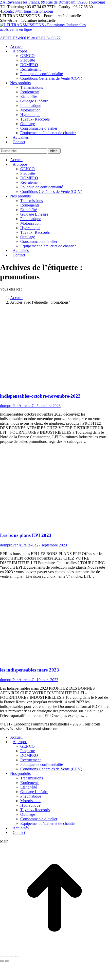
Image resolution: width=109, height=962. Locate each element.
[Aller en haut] (54, 950)
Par (24, 405)
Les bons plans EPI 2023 (25, 535)
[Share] (7, 956)
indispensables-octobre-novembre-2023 (40, 396)
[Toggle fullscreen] (12, 956)
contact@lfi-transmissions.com (28, 11)
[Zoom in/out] (17, 956)
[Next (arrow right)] (7, 961)
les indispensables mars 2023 (29, 670)
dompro (6, 405)
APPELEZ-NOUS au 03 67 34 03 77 (30, 38)
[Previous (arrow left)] (2, 961)
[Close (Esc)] (2, 956)
